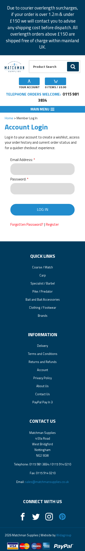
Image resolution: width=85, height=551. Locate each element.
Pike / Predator (42, 291)
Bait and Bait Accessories (43, 299)
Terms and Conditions (42, 353)
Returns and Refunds (43, 361)
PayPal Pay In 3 (42, 402)
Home (9, 117)
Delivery (42, 345)
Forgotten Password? (26, 224)
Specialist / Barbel (42, 283)
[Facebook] (22, 516)
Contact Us (42, 394)
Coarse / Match (42, 267)
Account (42, 369)
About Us (42, 386)
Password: (18, 179)
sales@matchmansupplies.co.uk (47, 481)
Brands (42, 315)
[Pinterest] (62, 516)
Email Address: (21, 160)
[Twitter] (36, 516)
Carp (42, 275)
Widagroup (63, 535)
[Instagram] (49, 516)
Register (52, 224)
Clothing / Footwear (42, 307)
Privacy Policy (42, 378)
